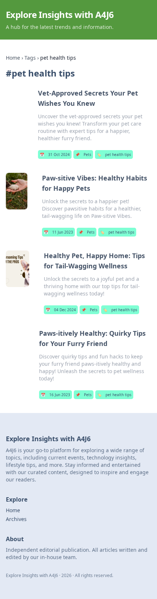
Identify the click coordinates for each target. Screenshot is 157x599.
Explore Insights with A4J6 (60, 14)
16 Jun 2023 (55, 394)
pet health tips (114, 154)
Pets (83, 154)
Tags (30, 57)
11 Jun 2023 (58, 232)
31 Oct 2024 (55, 154)
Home (13, 57)
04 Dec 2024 (61, 309)
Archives (16, 519)
